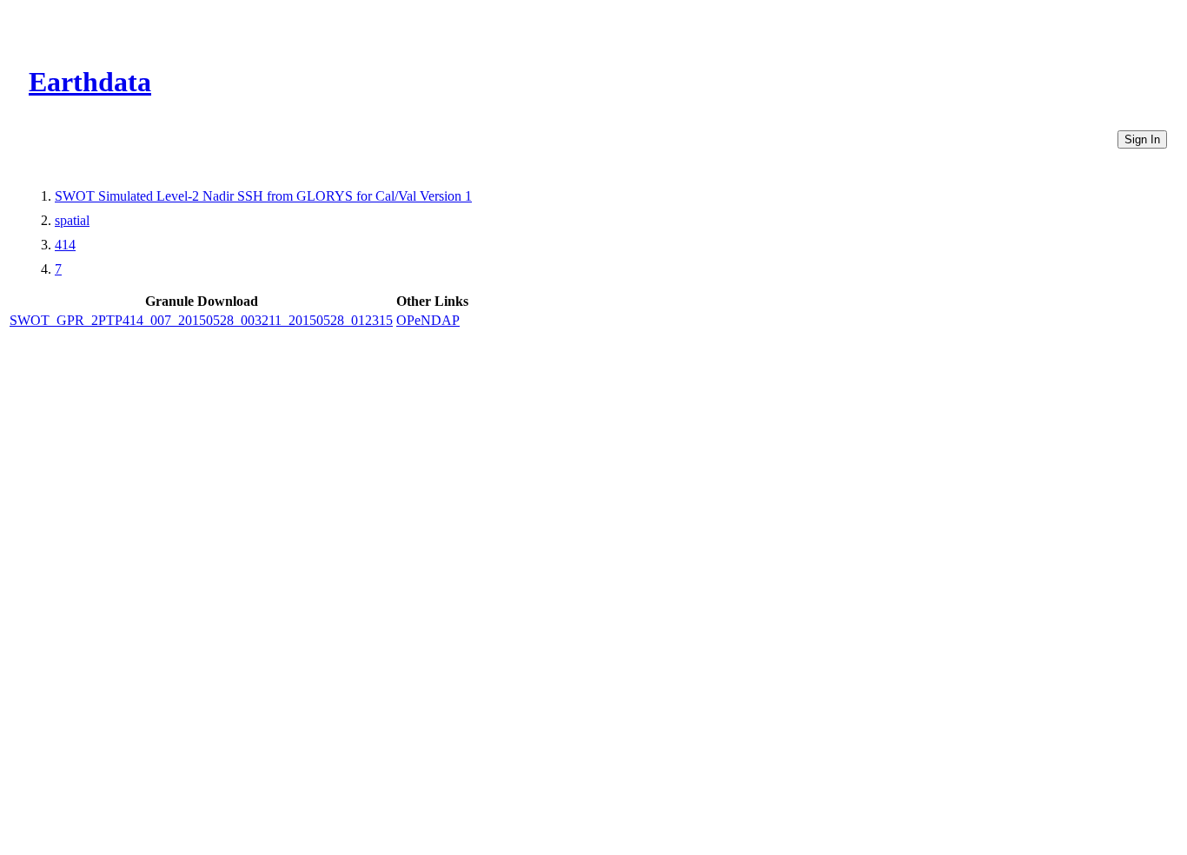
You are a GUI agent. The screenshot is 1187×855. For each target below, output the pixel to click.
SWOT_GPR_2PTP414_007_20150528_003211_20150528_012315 (201, 320)
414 (65, 244)
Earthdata (90, 81)
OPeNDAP (428, 320)
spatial (72, 220)
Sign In (1142, 139)
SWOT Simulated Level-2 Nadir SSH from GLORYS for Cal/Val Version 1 (263, 196)
